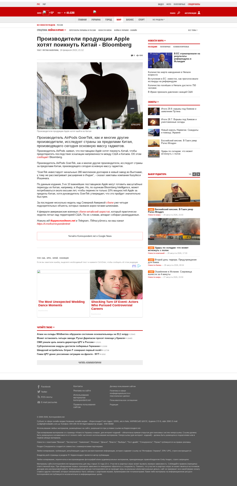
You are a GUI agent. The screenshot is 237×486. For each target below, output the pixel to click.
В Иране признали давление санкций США (170, 92)
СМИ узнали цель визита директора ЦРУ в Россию (69, 342)
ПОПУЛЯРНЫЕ (179, 4)
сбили (109, 202)
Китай (55, 258)
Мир (119, 19)
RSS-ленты (46, 397)
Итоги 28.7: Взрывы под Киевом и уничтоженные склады (179, 120)
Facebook (45, 386)
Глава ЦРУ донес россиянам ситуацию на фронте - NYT (71, 354)
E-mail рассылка (49, 402)
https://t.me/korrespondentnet (53, 223)
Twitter (44, 392)
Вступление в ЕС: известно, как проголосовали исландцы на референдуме (173, 80)
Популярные (165, 46)
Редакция (114, 405)
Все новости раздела (46, 25)
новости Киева (105, 30)
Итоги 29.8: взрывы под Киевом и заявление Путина (178, 110)
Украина (95, 19)
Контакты (78, 386)
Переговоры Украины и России (82, 30)
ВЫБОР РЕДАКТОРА (157, 174)
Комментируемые (181, 46)
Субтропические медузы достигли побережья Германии (72, 346)
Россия (60, 25)
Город (108, 19)
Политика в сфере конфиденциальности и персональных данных (120, 393)
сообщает (43, 157)
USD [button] (59, 12)
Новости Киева (154, 265)
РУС (38, 4)
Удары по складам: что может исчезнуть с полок (177, 152)
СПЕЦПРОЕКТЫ (194, 4)
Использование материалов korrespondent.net (82, 397)
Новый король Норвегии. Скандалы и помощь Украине (179, 131)
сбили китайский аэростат (94, 211)
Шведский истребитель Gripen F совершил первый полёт (73, 350)
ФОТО (168, 4)
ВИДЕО (161, 4)
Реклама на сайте (82, 390)
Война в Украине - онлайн (125, 30)
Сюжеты (152, 101)
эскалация (64, 258)
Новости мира (155, 40)
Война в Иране (92, 30)
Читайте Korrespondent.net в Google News (90, 236)
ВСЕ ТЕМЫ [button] (192, 30)
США (43, 258)
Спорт (141, 19)
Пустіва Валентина (50, 50)
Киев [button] (39, 13)
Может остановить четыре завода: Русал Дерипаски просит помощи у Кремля (84, 338)
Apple (49, 258)
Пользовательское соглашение (123, 400)
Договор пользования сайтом (123, 386)
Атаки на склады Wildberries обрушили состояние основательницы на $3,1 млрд (86, 334)
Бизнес (130, 19)
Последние (152, 46)
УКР (44, 4)
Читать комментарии (89, 362)
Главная (82, 19)
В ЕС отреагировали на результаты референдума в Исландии (187, 57)
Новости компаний (156, 253)
